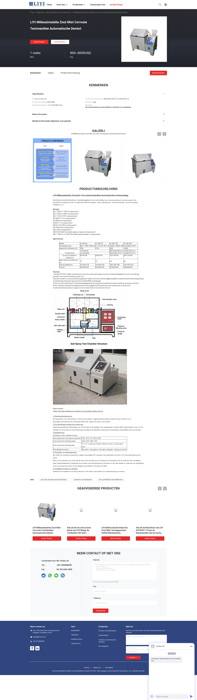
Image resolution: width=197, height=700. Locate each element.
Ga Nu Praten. (39, 42)
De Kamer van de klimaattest (107, 631)
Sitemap (86, 667)
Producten (40, 12)
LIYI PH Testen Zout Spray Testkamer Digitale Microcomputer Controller (79, 530)
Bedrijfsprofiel (75, 630)
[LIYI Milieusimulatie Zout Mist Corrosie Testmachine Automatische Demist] (144, 39)
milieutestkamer (103, 635)
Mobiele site (97, 667)
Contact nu (100, 611)
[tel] (69, 575)
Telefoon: (97, 598)
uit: (95, 586)
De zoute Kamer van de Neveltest (58, 12)
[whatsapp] (50, 575)
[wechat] (56, 575)
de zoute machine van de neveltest (54, 480)
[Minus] (191, 646)
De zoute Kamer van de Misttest (111, 480)
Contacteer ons (76, 643)
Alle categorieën (103, 646)
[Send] (191, 696)
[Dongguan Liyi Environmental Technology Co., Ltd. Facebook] (32, 648)
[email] (43, 575)
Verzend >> (133, 657)
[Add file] (151, 696)
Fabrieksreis (75, 635)
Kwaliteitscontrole (76, 639)
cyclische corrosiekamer (83, 480)
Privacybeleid (109, 667)
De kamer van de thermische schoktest (107, 641)
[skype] (63, 575)
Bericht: (97, 560)
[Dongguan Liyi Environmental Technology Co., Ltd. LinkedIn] (37, 648)
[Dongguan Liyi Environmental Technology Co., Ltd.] (36, 4)
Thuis (32, 12)
